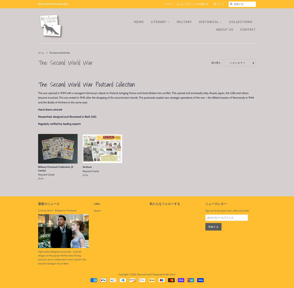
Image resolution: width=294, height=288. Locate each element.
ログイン (170, 4)
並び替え (216, 62)
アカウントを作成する (197, 4)
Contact (248, 29)
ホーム (41, 53)
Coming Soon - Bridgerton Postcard (57, 210)
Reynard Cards (144, 274)
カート (221, 4)
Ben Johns (170, 274)
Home (139, 22)
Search (97, 210)
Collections (240, 22)
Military (184, 22)
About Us (224, 29)
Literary (159, 22)
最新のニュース (49, 203)
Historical (209, 22)
